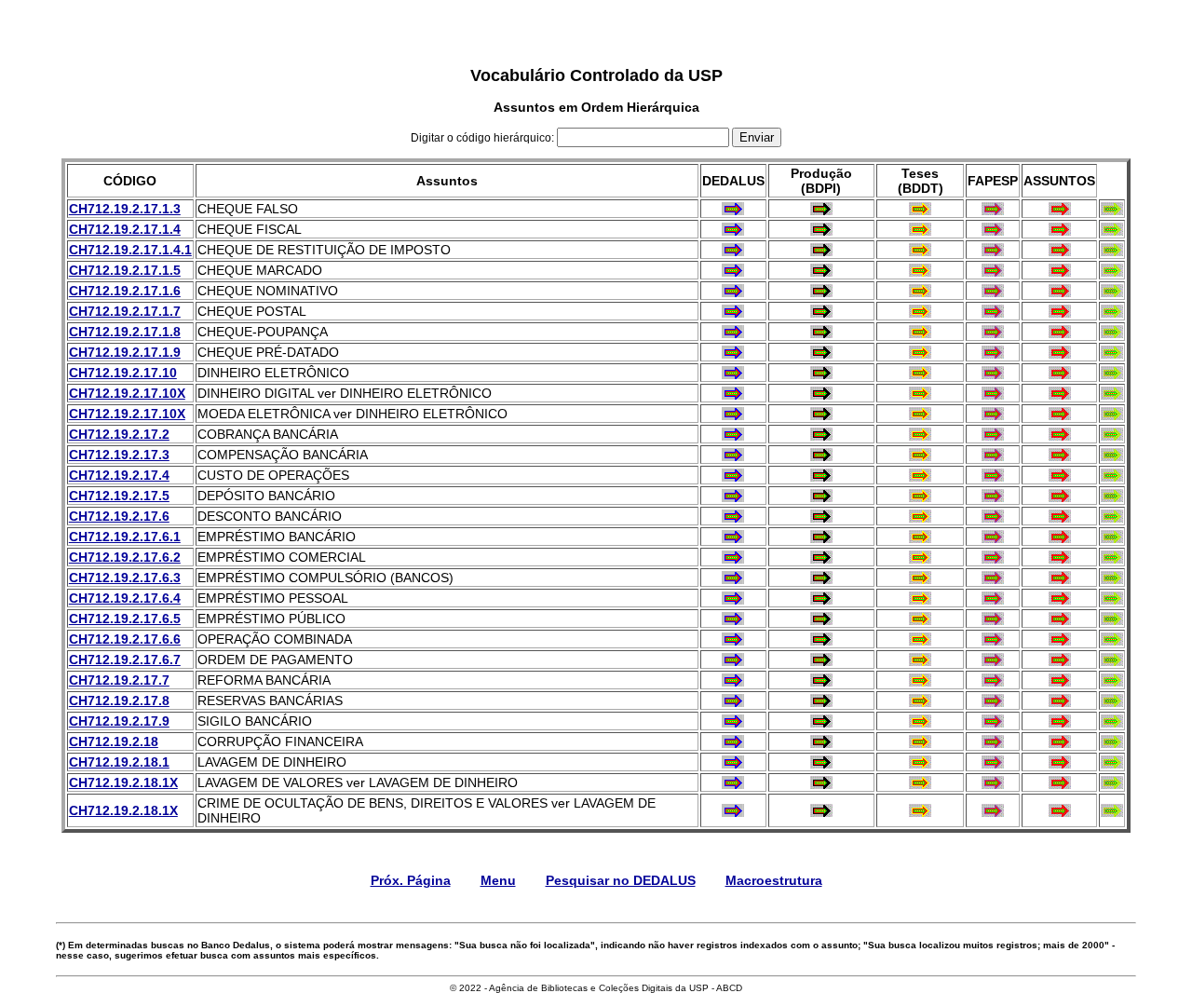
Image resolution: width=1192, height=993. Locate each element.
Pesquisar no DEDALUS (621, 880)
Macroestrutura (773, 880)
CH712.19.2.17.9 (119, 721)
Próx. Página (411, 880)
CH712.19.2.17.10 (123, 372)
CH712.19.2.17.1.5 (125, 270)
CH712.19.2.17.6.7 (125, 659)
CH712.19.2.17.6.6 (125, 639)
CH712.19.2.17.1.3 (125, 208)
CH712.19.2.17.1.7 (125, 311)
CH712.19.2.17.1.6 (125, 290)
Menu (498, 880)
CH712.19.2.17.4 (119, 475)
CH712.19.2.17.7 (119, 680)
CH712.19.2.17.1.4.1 (130, 249)
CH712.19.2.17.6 (119, 516)
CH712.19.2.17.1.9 (125, 352)
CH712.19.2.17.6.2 (125, 557)
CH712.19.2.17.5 (119, 495)
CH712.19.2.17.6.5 (125, 618)
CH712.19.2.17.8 (119, 700)
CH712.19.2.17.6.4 (125, 598)
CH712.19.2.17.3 (119, 454)
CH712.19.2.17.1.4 (125, 229)
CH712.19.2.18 (113, 741)
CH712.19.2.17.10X (127, 393)
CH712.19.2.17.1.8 (125, 331)
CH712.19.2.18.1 (119, 762)
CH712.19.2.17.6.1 (125, 536)
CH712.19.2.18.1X (123, 782)
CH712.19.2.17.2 (119, 434)
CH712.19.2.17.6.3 (125, 577)
